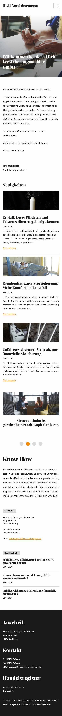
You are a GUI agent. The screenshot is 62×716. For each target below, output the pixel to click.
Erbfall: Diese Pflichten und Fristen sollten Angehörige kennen (31, 219)
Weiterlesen (9, 248)
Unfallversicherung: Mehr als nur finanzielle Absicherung (30, 351)
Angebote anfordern (20, 704)
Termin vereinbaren (41, 704)
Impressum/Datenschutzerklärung (29, 700)
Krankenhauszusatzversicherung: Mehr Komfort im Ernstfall (30, 285)
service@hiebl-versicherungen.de (25, 538)
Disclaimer (52, 700)
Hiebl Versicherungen (20, 5)
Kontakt (6, 700)
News (5, 704)
